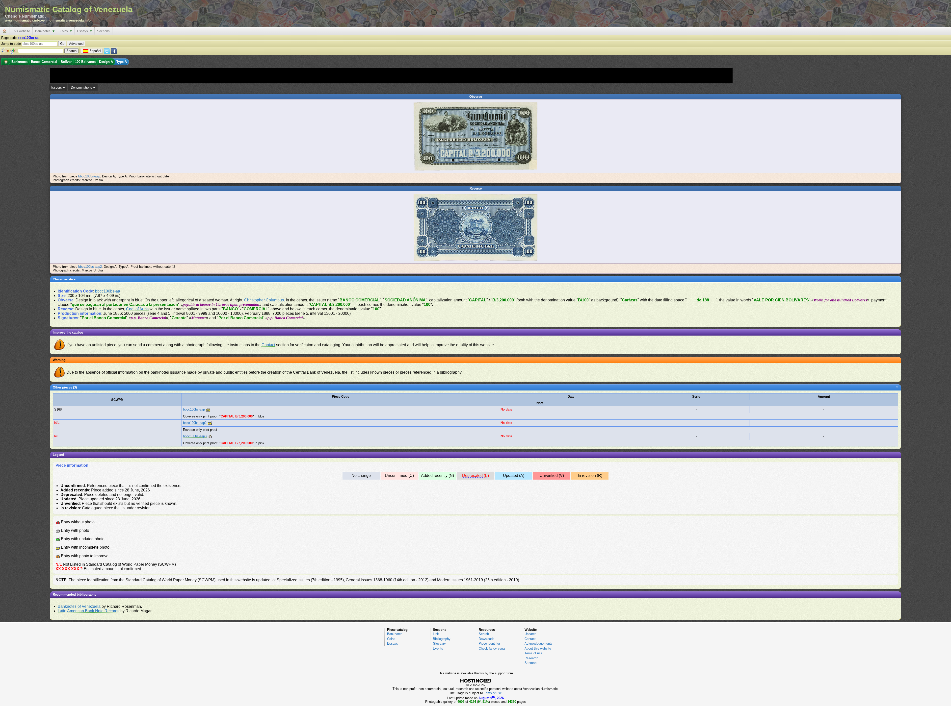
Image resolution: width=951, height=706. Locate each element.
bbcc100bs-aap (89, 176)
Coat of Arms (137, 309)
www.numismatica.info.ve (25, 20)
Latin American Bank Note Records (88, 611)
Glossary (439, 643)
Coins (65, 31)
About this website (538, 648)
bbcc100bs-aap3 (195, 436)
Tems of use (533, 653)
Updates (530, 634)
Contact (268, 345)
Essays (83, 31)
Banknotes (44, 31)
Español (95, 51)
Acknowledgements (539, 643)
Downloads (486, 639)
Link (436, 634)
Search (484, 634)
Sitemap (530, 663)
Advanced (76, 44)
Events (438, 648)
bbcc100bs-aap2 (90, 266)
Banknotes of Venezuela (79, 606)
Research (531, 658)
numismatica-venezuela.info (69, 20)
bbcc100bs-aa (107, 291)
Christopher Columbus (264, 300)
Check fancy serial (492, 648)
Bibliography (441, 639)
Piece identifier (489, 643)
